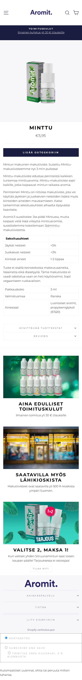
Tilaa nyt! (41, 568)
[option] (41, 30)
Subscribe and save (26, 648)
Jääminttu (52, 225)
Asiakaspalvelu (41, 595)
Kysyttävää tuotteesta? (41, 328)
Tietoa (41, 607)
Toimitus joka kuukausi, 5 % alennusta (35, 655)
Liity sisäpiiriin (41, 619)
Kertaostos (19, 638)
